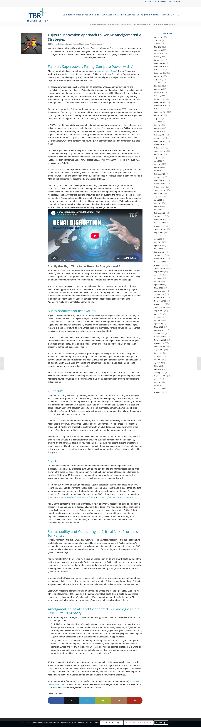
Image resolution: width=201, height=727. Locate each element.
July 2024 (157, 119)
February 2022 (159, 213)
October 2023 (159, 148)
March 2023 (158, 171)
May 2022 (158, 203)
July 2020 (157, 275)
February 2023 (159, 174)
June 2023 (158, 161)
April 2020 (158, 285)
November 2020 (160, 262)
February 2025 (159, 96)
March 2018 (158, 366)
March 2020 (158, 288)
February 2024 (159, 135)
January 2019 (159, 333)
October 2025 (159, 70)
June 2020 (158, 278)
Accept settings (111, 722)
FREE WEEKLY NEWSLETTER (162, 2)
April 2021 (158, 246)
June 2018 (158, 356)
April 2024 (158, 128)
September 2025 (160, 73)
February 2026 (159, 57)
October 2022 (159, 187)
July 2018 (157, 353)
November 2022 (160, 184)
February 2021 (159, 252)
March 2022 (158, 210)
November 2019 (160, 301)
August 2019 (159, 311)
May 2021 (158, 242)
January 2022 (159, 216)
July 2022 (157, 197)
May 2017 (158, 382)
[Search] (177, 14)
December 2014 (160, 389)
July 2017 (157, 379)
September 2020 (160, 268)
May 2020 (158, 281)
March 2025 (158, 92)
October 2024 (159, 109)
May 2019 (158, 320)
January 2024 (159, 138)
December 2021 (160, 219)
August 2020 (159, 272)
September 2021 (160, 229)
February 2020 (159, 291)
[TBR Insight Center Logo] (37, 14)
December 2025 (160, 63)
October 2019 (159, 304)
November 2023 (160, 145)
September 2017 (160, 376)
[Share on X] (71, 700)
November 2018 (160, 340)
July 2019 (157, 314)
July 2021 (157, 236)
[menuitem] (148, 1)
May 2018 (158, 359)
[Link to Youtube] (135, 700)
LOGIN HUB (176, 2)
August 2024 (159, 115)
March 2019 (158, 327)
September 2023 (160, 151)
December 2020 (160, 259)
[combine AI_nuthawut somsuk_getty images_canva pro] (31, 43)
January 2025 (159, 99)
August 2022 (159, 193)
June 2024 (158, 122)
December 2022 (160, 180)
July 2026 (157, 40)
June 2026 (158, 44)
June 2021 (158, 239)
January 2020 (159, 294)
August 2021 (159, 232)
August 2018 (159, 350)
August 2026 (159, 37)
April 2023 (158, 167)
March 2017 (158, 386)
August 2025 (159, 76)
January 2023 (159, 177)
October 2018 (159, 343)
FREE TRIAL (148, 2)
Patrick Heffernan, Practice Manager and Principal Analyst (80, 44)
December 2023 (160, 141)
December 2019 (160, 298)
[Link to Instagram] (119, 700)
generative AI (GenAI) (107, 71)
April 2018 (158, 363)
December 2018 (160, 337)
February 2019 (159, 330)
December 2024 (160, 102)
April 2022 (158, 206)
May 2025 (158, 86)
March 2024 (158, 132)
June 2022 (158, 200)
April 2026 (158, 50)
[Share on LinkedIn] (87, 700)
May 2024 (158, 125)
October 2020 (159, 265)
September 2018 (160, 346)
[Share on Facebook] (56, 700)
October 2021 (159, 226)
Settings (161, 722)
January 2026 (159, 60)
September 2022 (160, 190)
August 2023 (159, 154)
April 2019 (158, 324)
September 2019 (160, 307)
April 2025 (158, 89)
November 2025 (160, 66)
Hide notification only (139, 722)
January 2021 (159, 255)
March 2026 (158, 53)
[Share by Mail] (103, 700)
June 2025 (158, 83)
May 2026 (158, 47)
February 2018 (159, 369)
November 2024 (160, 106)
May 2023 (158, 164)
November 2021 (160, 223)
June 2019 (158, 317)
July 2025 (157, 79)
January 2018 (159, 373)
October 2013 (159, 392)
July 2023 (157, 158)
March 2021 (158, 249)
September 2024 (160, 112)
